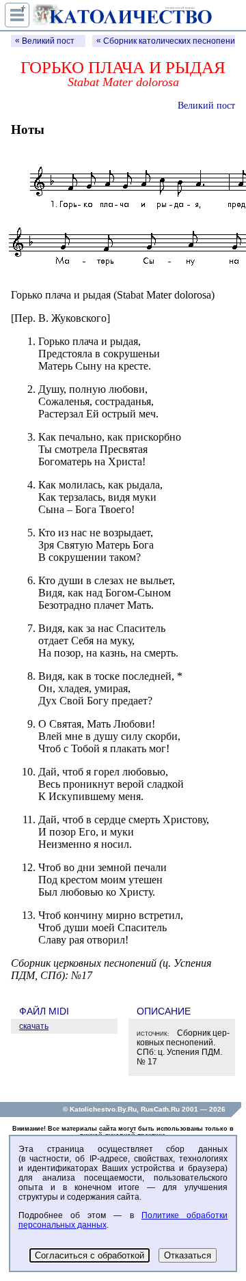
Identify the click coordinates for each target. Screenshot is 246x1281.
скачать (34, 1026)
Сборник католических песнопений (171, 41)
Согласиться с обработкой (89, 1255)
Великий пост (48, 41)
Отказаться (187, 1255)
